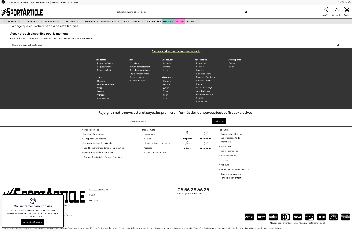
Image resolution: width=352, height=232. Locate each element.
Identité (147, 138)
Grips (99, 88)
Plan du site (226, 164)
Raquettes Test (104, 70)
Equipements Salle (105, 84)
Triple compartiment (139, 73)
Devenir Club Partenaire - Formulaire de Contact (232, 176)
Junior (166, 70)
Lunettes (200, 70)
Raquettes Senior (105, 63)
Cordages (101, 95)
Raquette (187, 138)
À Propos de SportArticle (17, 2)
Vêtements (205, 138)
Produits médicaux (204, 94)
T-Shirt (166, 91)
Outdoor (101, 81)
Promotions (226, 146)
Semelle (199, 98)
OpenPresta (66, 215)
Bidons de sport (203, 73)
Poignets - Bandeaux (205, 77)
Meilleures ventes (228, 155)
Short (165, 95)
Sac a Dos (134, 63)
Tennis (232, 63)
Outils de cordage (204, 87)
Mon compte (150, 134)
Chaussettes (103, 98)
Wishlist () (344, 2)
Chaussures (201, 101)
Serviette (200, 66)
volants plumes (203, 91)
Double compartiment (140, 70)
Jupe (165, 98)
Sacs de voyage (137, 77)
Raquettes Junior (104, 66)
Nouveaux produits (229, 151)
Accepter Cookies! (32, 222)
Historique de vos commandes (157, 143)
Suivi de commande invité (155, 152)
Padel (231, 66)
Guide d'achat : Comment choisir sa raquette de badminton (232, 138)
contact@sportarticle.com (189, 193)
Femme (166, 66)
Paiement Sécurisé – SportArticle (98, 152)
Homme (167, 63)
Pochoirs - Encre (203, 80)
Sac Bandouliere (137, 80)
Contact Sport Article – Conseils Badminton (103, 157)
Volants (100, 91)
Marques (224, 160)
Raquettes (201, 63)
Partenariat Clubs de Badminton (235, 169)
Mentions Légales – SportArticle (65, 2)
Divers (199, 84)
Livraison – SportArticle (40, 2)
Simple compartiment (140, 66)
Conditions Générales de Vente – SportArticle (103, 148)
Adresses (148, 148)
